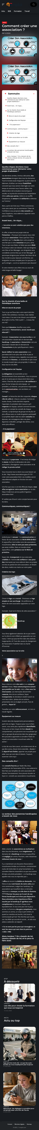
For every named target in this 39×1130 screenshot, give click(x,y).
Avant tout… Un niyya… (14, 106)
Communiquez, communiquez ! (17, 129)
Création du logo (14, 133)
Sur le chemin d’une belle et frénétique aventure (16, 111)
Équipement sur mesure (17, 142)
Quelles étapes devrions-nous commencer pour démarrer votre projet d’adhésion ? (18, 99)
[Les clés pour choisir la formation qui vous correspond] (19, 993)
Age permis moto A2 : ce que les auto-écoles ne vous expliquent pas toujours (18, 1064)
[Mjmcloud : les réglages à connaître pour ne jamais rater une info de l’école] (19, 1089)
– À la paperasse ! (14, 124)
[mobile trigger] (3, 4)
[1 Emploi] (14, 4)
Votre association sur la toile (18, 137)
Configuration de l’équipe (17, 120)
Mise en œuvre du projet (17, 116)
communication (12, 389)
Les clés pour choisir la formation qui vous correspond (19, 1007)
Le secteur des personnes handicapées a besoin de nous (20, 151)
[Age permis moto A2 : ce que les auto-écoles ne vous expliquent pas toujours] (19, 1043)
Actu (4, 22)
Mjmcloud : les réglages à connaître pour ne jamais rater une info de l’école (18, 1109)
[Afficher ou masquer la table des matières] (27, 94)
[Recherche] (33, 4)
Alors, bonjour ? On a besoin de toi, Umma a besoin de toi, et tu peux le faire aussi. (19, 158)
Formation (7, 1003)
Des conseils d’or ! (13, 146)
